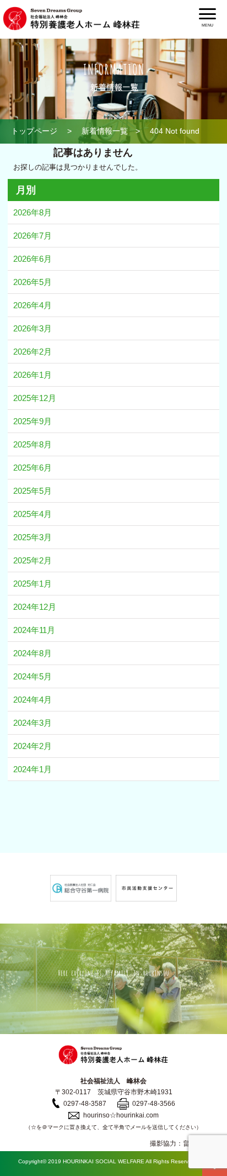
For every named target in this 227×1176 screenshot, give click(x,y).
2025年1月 (32, 583)
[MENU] (207, 13)
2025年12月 (34, 398)
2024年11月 (34, 630)
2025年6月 (32, 467)
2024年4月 (32, 699)
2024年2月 (32, 746)
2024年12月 (34, 606)
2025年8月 (32, 444)
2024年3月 (32, 722)
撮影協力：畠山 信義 (183, 1143)
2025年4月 (32, 514)
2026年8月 (32, 212)
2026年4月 (32, 305)
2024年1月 (32, 769)
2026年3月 (32, 328)
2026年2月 (32, 351)
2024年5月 (32, 676)
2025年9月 (32, 421)
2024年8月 (32, 653)
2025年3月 (32, 537)
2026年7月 (32, 235)
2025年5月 (32, 490)
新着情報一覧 (105, 130)
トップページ (34, 130)
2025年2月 (32, 560)
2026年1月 (32, 374)
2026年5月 (32, 282)
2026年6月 (32, 258)
